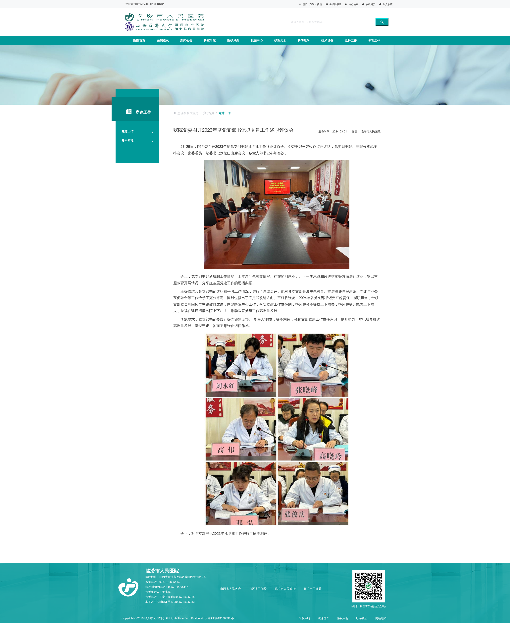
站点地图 (353, 4)
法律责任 (323, 618)
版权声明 (304, 618)
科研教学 (304, 40)
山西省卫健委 (258, 588)
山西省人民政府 (230, 588)
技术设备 (327, 40)
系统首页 (208, 113)
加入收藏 (387, 4)
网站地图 (380, 618)
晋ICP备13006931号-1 (222, 618)
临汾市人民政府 (285, 588)
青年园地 (127, 140)
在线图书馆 (335, 4)
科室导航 (210, 40)
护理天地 (280, 40)
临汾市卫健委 (313, 588)
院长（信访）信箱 (312, 4)
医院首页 (139, 40)
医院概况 (163, 40)
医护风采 (233, 40)
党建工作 (127, 131)
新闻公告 (186, 40)
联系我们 (361, 618)
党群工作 (351, 40)
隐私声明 (342, 618)
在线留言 (370, 4)
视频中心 (257, 40)
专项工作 (374, 40)
